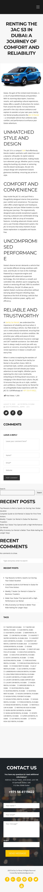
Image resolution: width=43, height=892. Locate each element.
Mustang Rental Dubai (20, 688)
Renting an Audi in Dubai (26, 708)
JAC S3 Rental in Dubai (25, 404)
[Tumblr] (30, 879)
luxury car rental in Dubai (16, 683)
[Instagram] (18, 879)
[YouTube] (21, 886)
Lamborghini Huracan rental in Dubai (21, 671)
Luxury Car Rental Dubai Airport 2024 (20, 680)
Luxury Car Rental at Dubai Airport (19, 677)
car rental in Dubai (19, 635)
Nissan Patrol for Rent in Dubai (18, 696)
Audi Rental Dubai (26, 630)
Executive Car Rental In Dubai (23, 655)
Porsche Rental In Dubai (28, 702)
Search (2, 489)
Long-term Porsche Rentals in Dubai (20, 674)
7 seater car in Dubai (14, 627)
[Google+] (13, 879)
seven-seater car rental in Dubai (18, 710)
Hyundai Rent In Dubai (20, 666)
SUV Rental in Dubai (19, 719)
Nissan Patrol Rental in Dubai (17, 699)
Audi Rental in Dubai (13, 633)
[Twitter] (36, 879)
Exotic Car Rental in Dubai (16, 658)
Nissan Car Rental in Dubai (28, 694)
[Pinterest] (24, 879)
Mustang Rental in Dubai (15, 691)
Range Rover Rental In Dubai (17, 705)
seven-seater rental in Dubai (17, 713)
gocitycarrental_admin (15, 407)
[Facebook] (7, 879)
